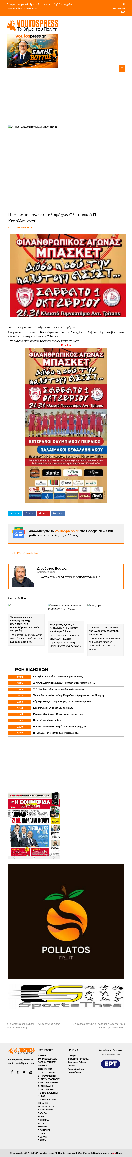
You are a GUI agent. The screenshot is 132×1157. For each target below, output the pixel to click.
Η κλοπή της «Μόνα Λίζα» (47, 720)
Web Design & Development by (100, 1153)
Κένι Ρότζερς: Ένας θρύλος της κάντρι (53, 708)
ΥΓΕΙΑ (41, 1123)
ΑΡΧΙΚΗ (42, 1055)
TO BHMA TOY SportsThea (24, 553)
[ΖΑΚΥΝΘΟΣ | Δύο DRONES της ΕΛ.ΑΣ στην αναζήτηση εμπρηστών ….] (105, 614)
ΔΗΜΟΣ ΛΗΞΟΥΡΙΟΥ (48, 1082)
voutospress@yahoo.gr (20, 1059)
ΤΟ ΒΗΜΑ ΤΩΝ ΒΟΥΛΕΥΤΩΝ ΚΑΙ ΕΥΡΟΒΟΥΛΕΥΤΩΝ (47, 1072)
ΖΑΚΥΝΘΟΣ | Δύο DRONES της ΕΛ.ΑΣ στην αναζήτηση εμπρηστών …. (104, 630)
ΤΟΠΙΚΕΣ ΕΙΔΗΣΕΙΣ (47, 1059)
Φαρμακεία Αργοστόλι (29, 4)
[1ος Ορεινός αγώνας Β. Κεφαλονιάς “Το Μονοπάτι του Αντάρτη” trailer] (66, 612)
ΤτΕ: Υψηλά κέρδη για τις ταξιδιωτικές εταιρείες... (59, 689)
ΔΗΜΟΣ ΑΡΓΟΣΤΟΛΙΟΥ (49, 1079)
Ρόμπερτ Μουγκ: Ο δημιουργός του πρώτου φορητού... (63, 701)
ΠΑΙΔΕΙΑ (42, 1140)
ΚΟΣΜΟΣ (42, 1116)
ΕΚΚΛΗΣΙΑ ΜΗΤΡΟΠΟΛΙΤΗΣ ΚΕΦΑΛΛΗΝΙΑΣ (46, 1106)
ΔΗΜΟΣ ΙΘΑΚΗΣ (46, 1089)
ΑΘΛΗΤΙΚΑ (43, 1120)
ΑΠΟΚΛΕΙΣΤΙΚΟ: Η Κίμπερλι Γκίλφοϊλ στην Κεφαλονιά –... (64, 682)
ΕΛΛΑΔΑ (42, 1113)
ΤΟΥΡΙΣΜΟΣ (44, 1127)
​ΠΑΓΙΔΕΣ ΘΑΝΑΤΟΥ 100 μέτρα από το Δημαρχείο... (60, 726)
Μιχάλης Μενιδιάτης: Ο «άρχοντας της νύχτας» (58, 714)
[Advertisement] (79, 92)
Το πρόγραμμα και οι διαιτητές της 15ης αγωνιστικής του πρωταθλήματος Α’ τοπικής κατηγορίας (25, 624)
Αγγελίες (68, 4)
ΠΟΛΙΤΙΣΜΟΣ (44, 1130)
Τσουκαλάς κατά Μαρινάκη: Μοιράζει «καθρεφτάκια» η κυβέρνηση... (69, 695)
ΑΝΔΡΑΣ (42, 1137)
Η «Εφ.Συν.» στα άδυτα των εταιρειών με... (56, 733)
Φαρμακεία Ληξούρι (52, 4)
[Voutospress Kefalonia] (32, 25)
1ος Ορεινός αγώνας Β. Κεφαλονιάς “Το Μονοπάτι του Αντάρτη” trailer (64, 628)
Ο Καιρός (11, 4)
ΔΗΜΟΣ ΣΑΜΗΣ (45, 1086)
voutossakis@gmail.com (21, 1063)
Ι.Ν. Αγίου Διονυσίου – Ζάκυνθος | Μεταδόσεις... (59, 676)
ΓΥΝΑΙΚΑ (42, 1133)
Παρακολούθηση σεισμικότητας (22, 8)
